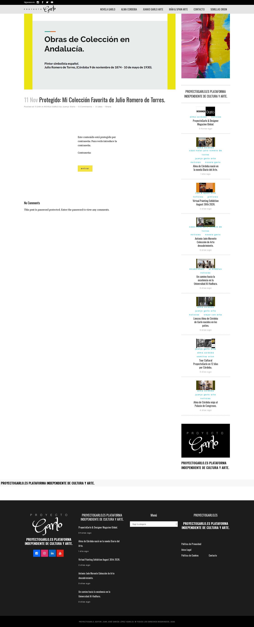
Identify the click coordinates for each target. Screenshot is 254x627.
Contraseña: (84, 152)
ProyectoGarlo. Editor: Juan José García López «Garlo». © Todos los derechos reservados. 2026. (127, 622)
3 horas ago (205, 128)
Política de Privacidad (191, 544)
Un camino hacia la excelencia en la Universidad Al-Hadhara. (206, 280)
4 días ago (206, 410)
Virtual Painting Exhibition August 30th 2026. (206, 202)
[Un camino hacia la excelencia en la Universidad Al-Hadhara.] (205, 263)
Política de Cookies (190, 555)
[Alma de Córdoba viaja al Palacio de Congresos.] (205, 385)
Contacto (213, 555)
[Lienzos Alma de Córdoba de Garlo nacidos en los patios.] (205, 301)
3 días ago (206, 250)
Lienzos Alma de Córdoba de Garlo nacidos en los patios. (205, 322)
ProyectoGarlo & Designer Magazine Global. (206, 122)
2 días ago (206, 208)
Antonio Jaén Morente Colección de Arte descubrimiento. (206, 242)
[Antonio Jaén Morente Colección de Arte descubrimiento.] (205, 221)
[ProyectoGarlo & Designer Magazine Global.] (205, 111)
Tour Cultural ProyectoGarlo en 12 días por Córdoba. (205, 363)
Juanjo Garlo (69, 106)
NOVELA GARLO (51, 106)
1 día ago (206, 174)
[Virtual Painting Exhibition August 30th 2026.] (205, 187)
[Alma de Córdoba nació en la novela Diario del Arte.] (205, 142)
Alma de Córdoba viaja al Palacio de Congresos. (206, 404)
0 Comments (85, 106)
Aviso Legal (186, 549)
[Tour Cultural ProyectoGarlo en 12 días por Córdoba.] (205, 343)
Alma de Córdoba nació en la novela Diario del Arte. (205, 167)
